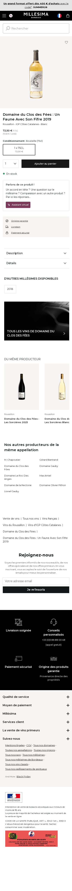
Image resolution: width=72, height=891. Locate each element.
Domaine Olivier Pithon (52, 485)
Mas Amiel (45, 475)
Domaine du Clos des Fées (19, 531)
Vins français (49, 518)
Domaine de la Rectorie (17, 485)
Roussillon (8, 124)
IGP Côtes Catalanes (27, 124)
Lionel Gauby (11, 491)
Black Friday (24, 776)
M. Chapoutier (12, 459)
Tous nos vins (31, 518)
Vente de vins (11, 518)
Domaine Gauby (48, 466)
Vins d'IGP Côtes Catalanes (44, 525)
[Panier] (68, 16)
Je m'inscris (36, 589)
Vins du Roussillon (14, 525)
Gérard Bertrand (48, 459)
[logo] (36, 16)
